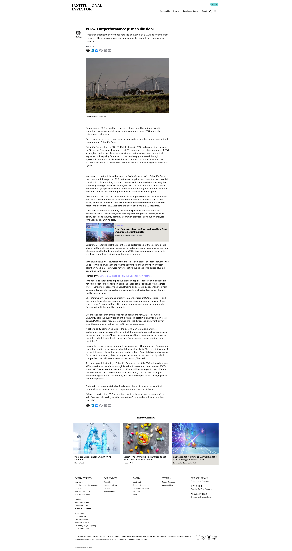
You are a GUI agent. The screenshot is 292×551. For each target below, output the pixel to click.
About (204, 11)
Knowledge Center (190, 11)
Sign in (214, 4)
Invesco (127, 235)
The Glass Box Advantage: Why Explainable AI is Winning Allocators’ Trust (195, 458)
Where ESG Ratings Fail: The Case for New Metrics (126, 276)
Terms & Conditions (168, 536)
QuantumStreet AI (189, 463)
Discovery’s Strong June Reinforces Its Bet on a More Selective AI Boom (145, 458)
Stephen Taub (79, 463)
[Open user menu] (215, 10)
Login (90, 547)
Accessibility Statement (105, 539)
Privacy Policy (124, 539)
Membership (164, 11)
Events (176, 11)
